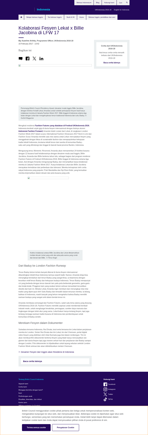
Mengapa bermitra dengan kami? (30, 390)
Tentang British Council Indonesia (30, 379)
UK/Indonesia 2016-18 (103, 10)
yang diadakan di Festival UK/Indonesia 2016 (62, 126)
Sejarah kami (23, 384)
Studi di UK (70, 17)
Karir (20, 393)
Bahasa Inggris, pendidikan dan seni (102, 17)
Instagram (112, 389)
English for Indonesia (121, 10)
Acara (81, 17)
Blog (97, 2)
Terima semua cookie (36, 428)
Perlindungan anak (25, 396)
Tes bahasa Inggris (55, 17)
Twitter (110, 394)
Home (21, 17)
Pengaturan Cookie (65, 428)
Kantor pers (22, 402)
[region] (74, 420)
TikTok (110, 399)
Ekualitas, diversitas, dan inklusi (30, 399)
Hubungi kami (109, 2)
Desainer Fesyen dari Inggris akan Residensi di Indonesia (47, 352)
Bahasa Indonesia (83, 2)
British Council (25, 9)
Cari (128, 3)
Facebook (111, 384)
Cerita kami (22, 387)
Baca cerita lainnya (32, 361)
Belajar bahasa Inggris (34, 17)
